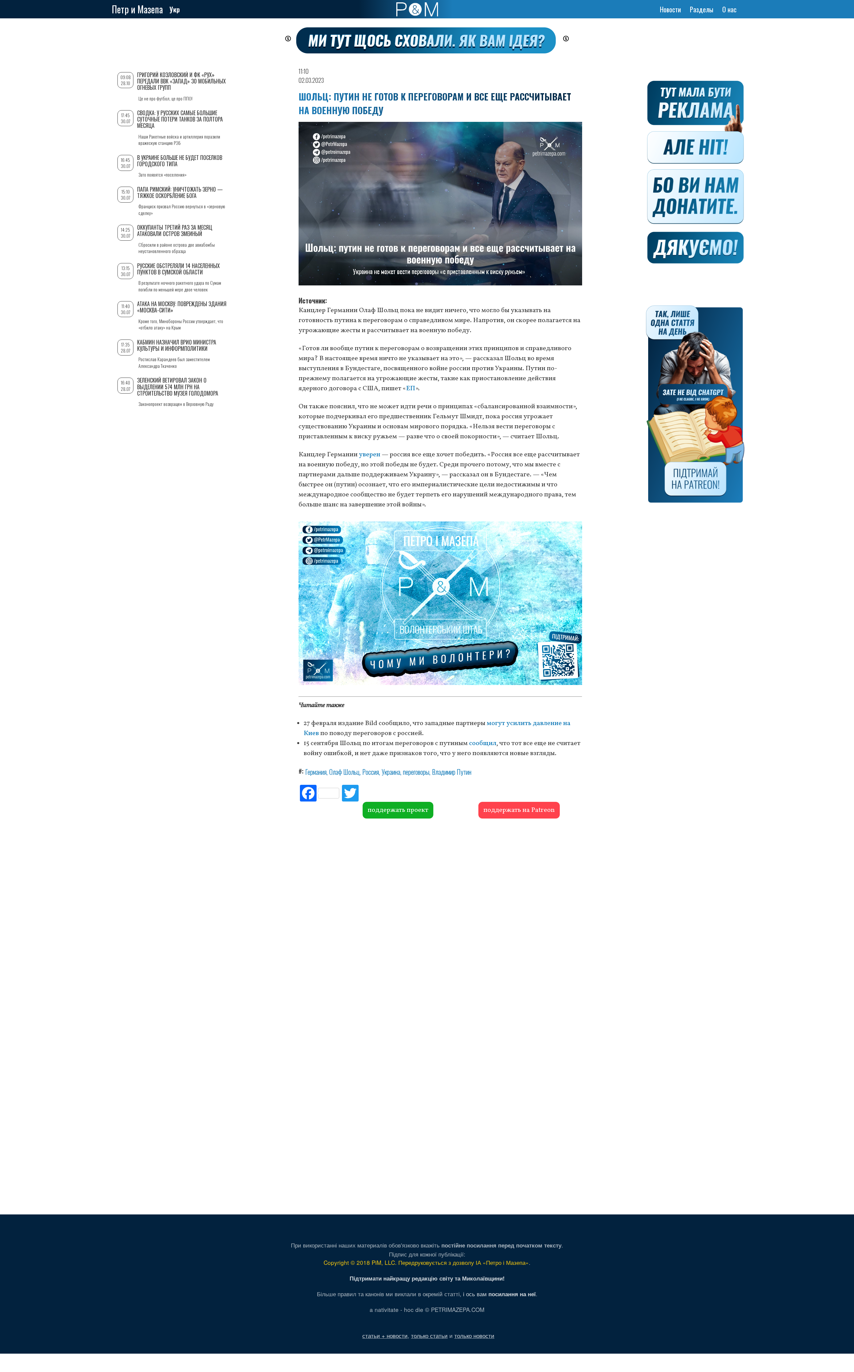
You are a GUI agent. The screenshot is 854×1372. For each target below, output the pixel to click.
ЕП (410, 388)
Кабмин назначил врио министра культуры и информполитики (176, 345)
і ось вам (499, 1294)
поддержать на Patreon (519, 810)
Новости (670, 9)
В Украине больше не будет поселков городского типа (179, 161)
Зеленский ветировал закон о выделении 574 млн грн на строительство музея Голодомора (177, 386)
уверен (369, 454)
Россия (370, 772)
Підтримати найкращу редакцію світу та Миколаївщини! (427, 1278)
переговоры (416, 772)
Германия (316, 772)
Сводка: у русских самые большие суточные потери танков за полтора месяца (180, 119)
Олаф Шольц (344, 772)
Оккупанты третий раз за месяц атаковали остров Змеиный (174, 230)
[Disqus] (440, 920)
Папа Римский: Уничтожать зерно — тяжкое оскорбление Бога (180, 192)
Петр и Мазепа (137, 9)
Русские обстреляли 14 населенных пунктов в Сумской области (178, 269)
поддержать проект (398, 810)
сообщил (482, 743)
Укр (174, 9)
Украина (391, 772)
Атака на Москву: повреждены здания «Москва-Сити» (182, 307)
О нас (729, 9)
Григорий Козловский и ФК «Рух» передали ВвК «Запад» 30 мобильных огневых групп (181, 81)
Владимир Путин (451, 772)
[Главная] (417, 9)
